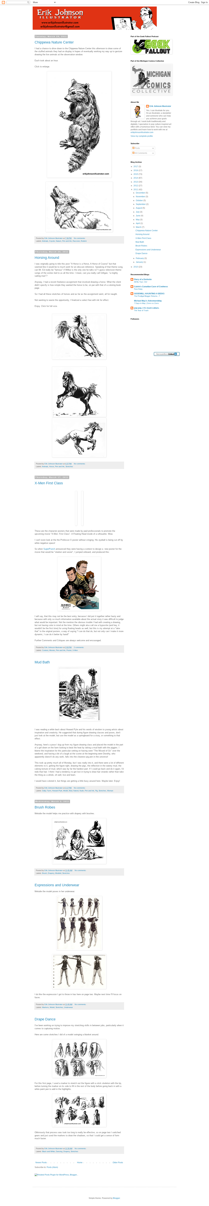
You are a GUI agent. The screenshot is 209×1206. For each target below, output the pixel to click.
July (138, 212)
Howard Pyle (57, 791)
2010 (136, 267)
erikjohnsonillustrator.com (142, 132)
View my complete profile (142, 136)
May (138, 219)
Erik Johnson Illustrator (160, 106)
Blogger (116, 1198)
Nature (58, 241)
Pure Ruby (138, 289)
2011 (136, 189)
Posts (137, 148)
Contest (45, 650)
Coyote (52, 241)
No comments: (79, 238)
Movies (52, 650)
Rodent (84, 241)
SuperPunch (49, 549)
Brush (44, 873)
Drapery (51, 873)
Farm (49, 791)
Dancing (59, 1151)
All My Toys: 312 (140, 282)
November (141, 196)
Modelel (58, 873)
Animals (45, 241)
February (140, 258)
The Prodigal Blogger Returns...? (147, 296)
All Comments (140, 153)
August (139, 208)
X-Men (75, 650)
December (141, 193)
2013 (136, 182)
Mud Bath (42, 662)
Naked (76, 791)
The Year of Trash (141, 310)
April (138, 223)
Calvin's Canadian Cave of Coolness (151, 286)
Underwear (68, 1007)
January (140, 262)
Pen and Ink (67, 241)
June (138, 216)
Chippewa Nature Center (54, 42)
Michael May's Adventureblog (147, 301)
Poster (69, 650)
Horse (51, 466)
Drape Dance (45, 1019)
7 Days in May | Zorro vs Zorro (146, 303)
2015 (136, 174)
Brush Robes (45, 807)
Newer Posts (41, 1162)
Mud (70, 791)
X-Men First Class (49, 483)
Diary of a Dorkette (143, 279)
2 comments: (79, 647)
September (141, 204)
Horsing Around (47, 258)
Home (79, 1162)
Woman (110, 791)
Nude (82, 791)
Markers (45, 1007)
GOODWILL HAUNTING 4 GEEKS (149, 293)
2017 (136, 166)
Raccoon (76, 241)
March (139, 227)
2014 (136, 178)
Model (65, 791)
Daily (44, 791)
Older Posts (118, 1162)
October (139, 200)
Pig (96, 791)
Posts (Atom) (52, 1167)
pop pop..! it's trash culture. (146, 308)
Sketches (69, 466)
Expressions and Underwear (57, 885)
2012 (136, 185)
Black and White (48, 1151)
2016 (136, 170)
